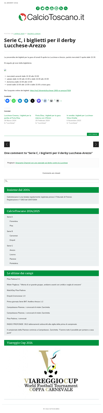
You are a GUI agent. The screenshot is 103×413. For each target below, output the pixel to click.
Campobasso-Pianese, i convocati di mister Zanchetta (28, 307)
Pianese (13, 259)
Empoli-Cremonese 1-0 (16, 296)
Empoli (12, 240)
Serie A (10, 217)
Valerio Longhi (34, 34)
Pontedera (14, 263)
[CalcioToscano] (51, 20)
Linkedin (47, 8)
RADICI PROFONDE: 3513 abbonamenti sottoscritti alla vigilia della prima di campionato (42, 324)
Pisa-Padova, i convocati (16, 318)
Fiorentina (14, 221)
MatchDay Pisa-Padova (16, 290)
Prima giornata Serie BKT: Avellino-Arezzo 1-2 (25, 302)
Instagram (56, 8)
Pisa (11, 226)
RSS (61, 8)
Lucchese (92, 134)
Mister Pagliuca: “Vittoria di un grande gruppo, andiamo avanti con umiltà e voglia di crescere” (44, 285)
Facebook (38, 8)
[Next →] (96, 144)
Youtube (52, 8)
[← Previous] (7, 144)
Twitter (42, 8)
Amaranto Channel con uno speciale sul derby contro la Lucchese (41, 163)
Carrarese (14, 236)
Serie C (10, 246)
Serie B (10, 231)
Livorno (13, 254)
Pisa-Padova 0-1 (13, 279)
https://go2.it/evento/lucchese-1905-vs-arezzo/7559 (50, 90)
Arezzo (12, 250)
